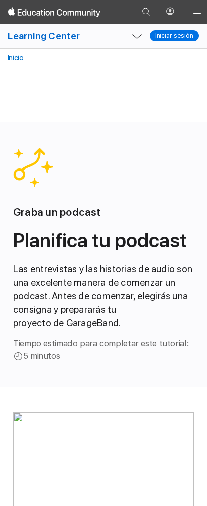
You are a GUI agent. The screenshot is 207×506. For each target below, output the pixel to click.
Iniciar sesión (174, 35)
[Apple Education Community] (54, 12)
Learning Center (44, 36)
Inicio (14, 57)
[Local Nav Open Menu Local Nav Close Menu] (137, 36)
